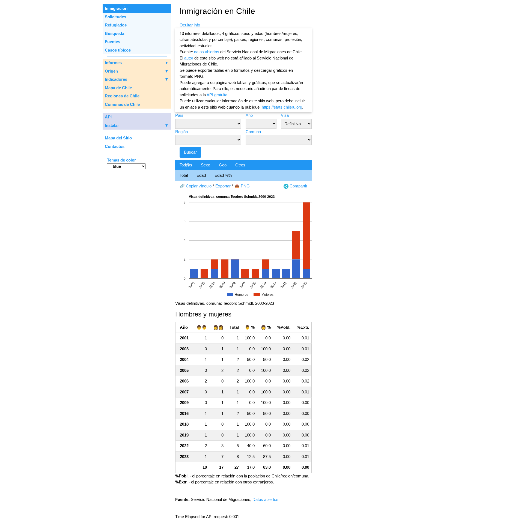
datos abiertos (206, 51)
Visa (285, 115)
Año (249, 115)
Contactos (114, 146)
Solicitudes (115, 16)
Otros (240, 165)
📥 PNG (242, 186)
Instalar (137, 125)
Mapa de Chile (118, 87)
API (108, 117)
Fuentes (112, 41)
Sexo (205, 165)
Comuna (253, 131)
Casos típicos (118, 50)
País (179, 115)
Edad (201, 175)
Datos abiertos (265, 499)
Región (181, 131)
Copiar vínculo (199, 186)
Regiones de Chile (122, 96)
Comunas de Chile (122, 104)
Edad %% (223, 175)
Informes (137, 62)
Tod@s (186, 165)
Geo (223, 165)
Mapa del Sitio (118, 138)
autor (188, 58)
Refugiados (116, 25)
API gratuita (217, 94)
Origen (137, 71)
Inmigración (116, 8)
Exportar (223, 186)
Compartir (297, 186)
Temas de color (121, 160)
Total (184, 175)
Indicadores (137, 79)
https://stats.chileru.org (282, 107)
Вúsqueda (114, 33)
